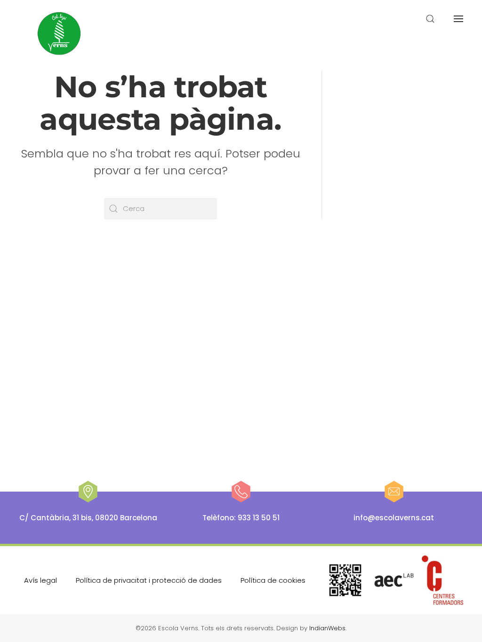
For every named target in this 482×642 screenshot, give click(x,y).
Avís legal (40, 580)
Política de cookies (273, 580)
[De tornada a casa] (59, 33)
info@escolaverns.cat (393, 518)
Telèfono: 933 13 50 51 (241, 518)
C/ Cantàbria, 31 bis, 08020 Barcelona (88, 518)
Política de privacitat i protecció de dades (149, 580)
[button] (430, 19)
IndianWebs (327, 628)
